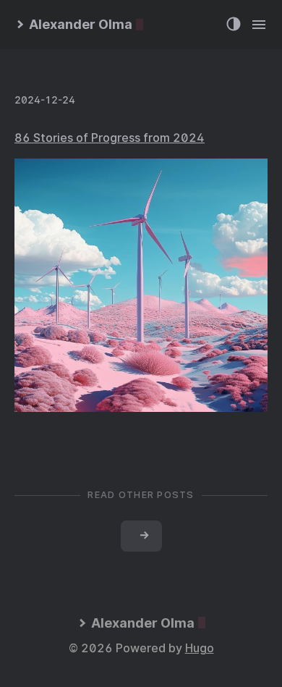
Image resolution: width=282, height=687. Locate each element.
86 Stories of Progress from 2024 (109, 138)
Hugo (199, 648)
